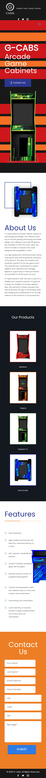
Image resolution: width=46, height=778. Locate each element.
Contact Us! (19, 82)
